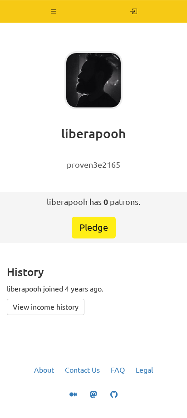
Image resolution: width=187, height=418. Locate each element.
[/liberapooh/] (133, 11)
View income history (46, 307)
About (44, 370)
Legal (144, 370)
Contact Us (82, 370)
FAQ (118, 370)
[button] (53, 11)
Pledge (93, 227)
